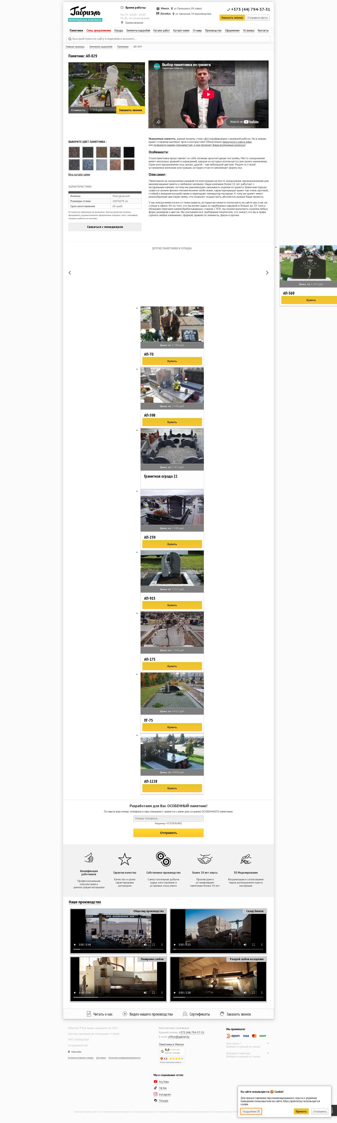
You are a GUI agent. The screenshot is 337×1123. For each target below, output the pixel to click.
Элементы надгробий (100, 46)
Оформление (232, 30)
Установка (248, 30)
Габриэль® (85, 11)
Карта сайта (76, 1051)
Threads (163, 1100)
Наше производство (85, 902)
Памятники (122, 46)
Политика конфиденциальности (124, 1057)
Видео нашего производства (151, 1014)
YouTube (164, 1081)
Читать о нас (103, 1014)
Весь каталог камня (79, 174)
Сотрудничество (78, 1045)
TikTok (163, 1088)
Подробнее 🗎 (251, 1111)
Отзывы (197, 30)
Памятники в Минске (171, 1044)
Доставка (101, 1057)
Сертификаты (200, 1014)
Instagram (165, 1094)
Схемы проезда (134, 22)
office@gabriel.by (178, 1036)
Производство (213, 30)
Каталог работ (162, 30)
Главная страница (75, 46)
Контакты (263, 30)
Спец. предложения (99, 30)
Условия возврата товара (80, 1057)
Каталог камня (181, 30)
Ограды (118, 30)
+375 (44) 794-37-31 (250, 9)
